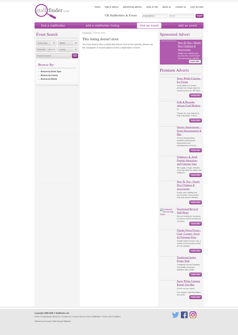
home (97, 7)
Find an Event (79, 316)
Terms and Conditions (111, 316)
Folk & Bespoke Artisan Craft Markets (188, 103)
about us (166, 7)
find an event (134, 30)
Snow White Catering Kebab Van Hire (188, 282)
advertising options (132, 7)
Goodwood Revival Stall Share (187, 210)
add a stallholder (84, 30)
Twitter (175, 320)
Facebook (185, 320)
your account (197, 7)
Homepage (87, 33)
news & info (152, 7)
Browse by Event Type (51, 71)
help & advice (111, 7)
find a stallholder (42, 30)
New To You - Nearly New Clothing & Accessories (189, 46)
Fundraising (46, 316)
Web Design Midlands (62, 321)
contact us (180, 7)
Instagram (193, 320)
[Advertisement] (57, 109)
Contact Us (66, 316)
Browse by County (49, 75)
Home (37, 316)
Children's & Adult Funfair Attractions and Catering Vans (187, 160)
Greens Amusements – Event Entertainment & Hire (189, 130)
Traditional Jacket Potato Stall (186, 259)
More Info (195, 61)
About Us (56, 316)
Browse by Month (49, 79)
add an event (174, 30)
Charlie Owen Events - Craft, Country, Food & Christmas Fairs (189, 233)
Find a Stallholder (93, 316)
